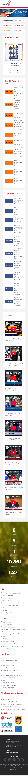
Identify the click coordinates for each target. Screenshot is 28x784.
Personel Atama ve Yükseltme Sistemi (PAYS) (13, 630)
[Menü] (24, 4)
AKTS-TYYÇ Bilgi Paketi (9, 598)
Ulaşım (4, 697)
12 (17, 72)
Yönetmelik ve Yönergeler (10, 660)
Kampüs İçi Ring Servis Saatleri (11, 702)
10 (13, 72)
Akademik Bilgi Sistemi (8, 622)
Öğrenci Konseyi (7, 600)
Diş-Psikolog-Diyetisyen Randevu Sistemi (14, 709)
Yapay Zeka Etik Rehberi (9, 685)
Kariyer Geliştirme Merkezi (10, 605)
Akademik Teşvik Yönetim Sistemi (12, 634)
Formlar (4, 663)
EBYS (4, 636)
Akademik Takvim (7, 658)
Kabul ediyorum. (14, 769)
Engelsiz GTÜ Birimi (8, 682)
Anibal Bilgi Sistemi (7, 624)
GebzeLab (5, 668)
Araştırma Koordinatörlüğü (10, 670)
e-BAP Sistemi (6, 649)
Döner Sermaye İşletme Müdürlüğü (12, 646)
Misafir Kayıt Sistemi (8, 687)
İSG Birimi (5, 639)
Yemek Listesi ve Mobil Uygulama (12, 704)
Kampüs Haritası (7, 699)
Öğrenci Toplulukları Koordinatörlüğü (13, 603)
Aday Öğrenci (6, 613)
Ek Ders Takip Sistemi (8, 627)
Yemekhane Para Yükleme (10, 707)
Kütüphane (5, 608)
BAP (3, 680)
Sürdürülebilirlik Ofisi (8, 673)
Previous (3, 55)
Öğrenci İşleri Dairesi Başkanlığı (11, 593)
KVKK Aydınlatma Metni (12, 752)
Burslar (4, 610)
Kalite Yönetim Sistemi (8, 678)
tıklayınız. (21, 767)
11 (15, 72)
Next (24, 55)
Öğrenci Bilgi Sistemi (8, 595)
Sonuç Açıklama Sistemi (9, 644)
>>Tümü (16, 37)
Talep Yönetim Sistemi (8, 641)
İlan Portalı (9, 750)
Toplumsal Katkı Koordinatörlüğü (12, 675)
